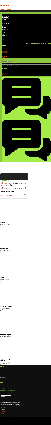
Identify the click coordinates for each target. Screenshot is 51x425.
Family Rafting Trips (4, 53)
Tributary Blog (2, 277)
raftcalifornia (4, 5)
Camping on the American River (5, 66)
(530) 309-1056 (8, 9)
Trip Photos (18, 65)
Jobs (2, 74)
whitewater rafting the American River (5, 183)
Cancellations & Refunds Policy (3, 409)
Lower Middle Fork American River (6, 21)
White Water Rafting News (11, 65)
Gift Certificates (3, 72)
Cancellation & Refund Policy (5, 73)
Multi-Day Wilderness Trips (5, 51)
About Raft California (4, 71)
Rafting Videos (15, 65)
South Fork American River (5, 17)
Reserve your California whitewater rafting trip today (6, 195)
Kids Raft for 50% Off (4, 56)
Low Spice (4, 27)
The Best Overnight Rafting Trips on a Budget (5, 334)
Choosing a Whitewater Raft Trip (5, 65)
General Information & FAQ (3, 407)
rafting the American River (9, 187)
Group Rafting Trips (4, 48)
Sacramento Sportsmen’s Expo (4, 248)
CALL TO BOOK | (3, 9)
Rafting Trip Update (2, 222)
